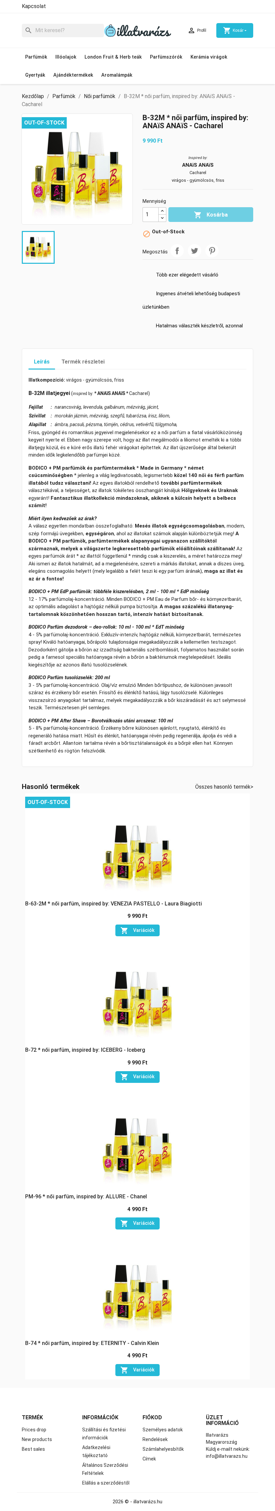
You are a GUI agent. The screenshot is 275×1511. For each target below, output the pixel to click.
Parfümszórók (166, 57)
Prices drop (34, 1429)
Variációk (137, 931)
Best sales (33, 1449)
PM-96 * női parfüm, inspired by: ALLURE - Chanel (86, 1196)
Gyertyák (35, 75)
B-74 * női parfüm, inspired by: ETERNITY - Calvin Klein (92, 1343)
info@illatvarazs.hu (227, 1456)
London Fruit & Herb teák (113, 57)
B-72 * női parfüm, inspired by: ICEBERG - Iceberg (85, 1050)
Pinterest (212, 250)
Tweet (194, 250)
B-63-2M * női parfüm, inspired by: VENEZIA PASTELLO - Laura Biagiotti (113, 903)
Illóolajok (65, 57)
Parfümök (36, 57)
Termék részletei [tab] (83, 362)
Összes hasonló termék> (224, 787)
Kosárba (211, 215)
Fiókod (152, 1417)
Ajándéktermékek (73, 75)
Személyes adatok (163, 1429)
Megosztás (177, 250)
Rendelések (155, 1439)
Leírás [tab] (42, 362)
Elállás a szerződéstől (105, 1483)
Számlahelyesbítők (163, 1449)
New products (37, 1439)
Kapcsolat (34, 6)
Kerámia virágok (208, 57)
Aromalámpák (116, 75)
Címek (149, 1458)
